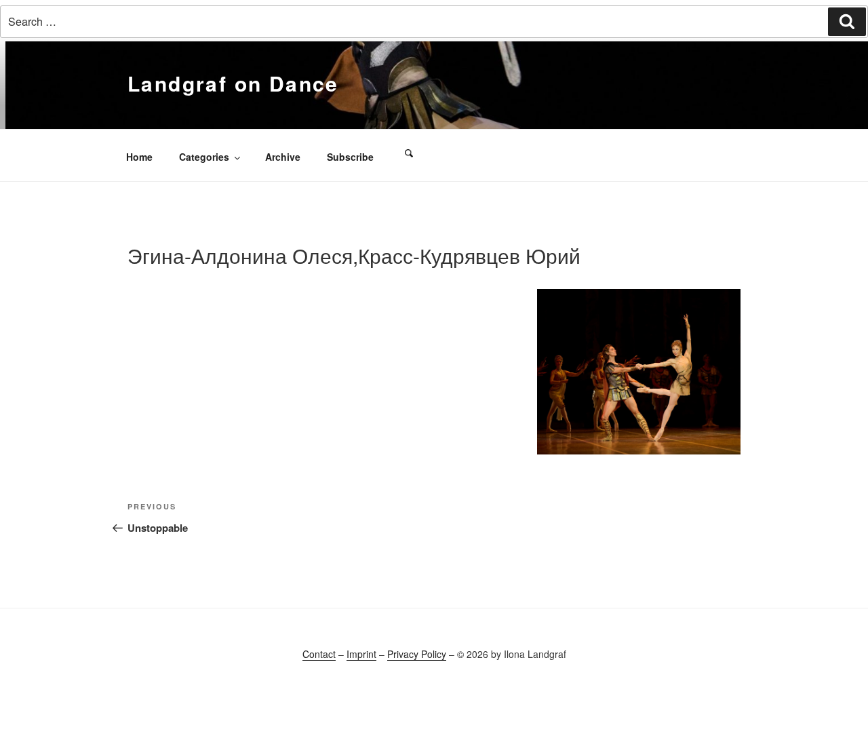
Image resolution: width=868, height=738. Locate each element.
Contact (319, 654)
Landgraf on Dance (233, 83)
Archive (282, 156)
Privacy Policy (416, 654)
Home (139, 156)
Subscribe (350, 156)
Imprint (361, 654)
